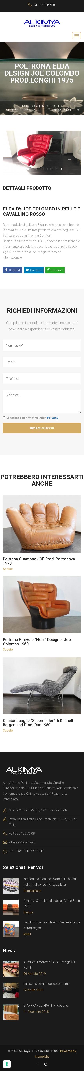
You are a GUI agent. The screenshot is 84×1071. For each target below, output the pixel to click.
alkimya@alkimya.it (22, 842)
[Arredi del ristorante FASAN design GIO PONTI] (11, 969)
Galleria (40, 105)
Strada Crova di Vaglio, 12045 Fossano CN (38, 810)
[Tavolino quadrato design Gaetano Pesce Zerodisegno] (11, 929)
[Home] (42, 23)
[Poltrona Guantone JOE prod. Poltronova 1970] (42, 525)
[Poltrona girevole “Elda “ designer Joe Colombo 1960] (42, 605)
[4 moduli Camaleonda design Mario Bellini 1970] (11, 907)
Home (26, 105)
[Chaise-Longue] (42, 686)
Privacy (52, 418)
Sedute (55, 105)
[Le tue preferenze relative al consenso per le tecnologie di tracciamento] (7, 1064)
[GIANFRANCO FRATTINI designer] (11, 1012)
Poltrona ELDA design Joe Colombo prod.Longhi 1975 (42, 109)
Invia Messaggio (42, 428)
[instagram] (45, 1064)
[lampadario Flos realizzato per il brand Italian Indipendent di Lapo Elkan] (11, 886)
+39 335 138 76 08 (45, 5)
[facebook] (38, 1064)
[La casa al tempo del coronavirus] (11, 990)
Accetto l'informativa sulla (32, 418)
